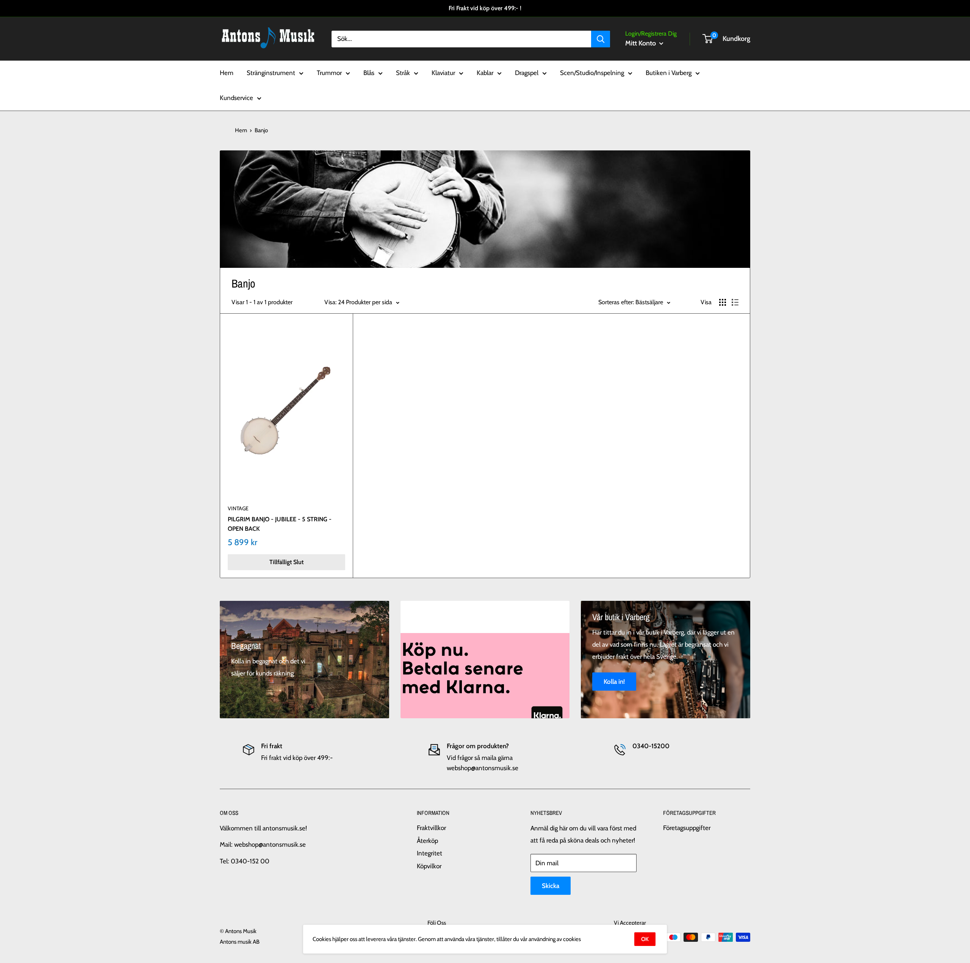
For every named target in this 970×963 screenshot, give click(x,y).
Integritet (429, 853)
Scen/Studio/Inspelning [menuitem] (592, 73)
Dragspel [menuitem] (526, 73)
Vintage (238, 508)
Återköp (427, 840)
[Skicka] (600, 38)
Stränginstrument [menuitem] (271, 73)
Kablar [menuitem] (485, 73)
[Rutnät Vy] (722, 302)
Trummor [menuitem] (329, 73)
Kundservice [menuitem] (236, 98)
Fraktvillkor (431, 828)
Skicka (550, 886)
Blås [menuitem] (368, 73)
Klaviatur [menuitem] (443, 73)
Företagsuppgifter (686, 828)
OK (645, 939)
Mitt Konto (641, 43)
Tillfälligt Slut (286, 562)
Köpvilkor (429, 866)
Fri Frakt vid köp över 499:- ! (485, 8)
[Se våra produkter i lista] (735, 302)
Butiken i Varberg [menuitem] (669, 73)
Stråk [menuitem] (403, 73)
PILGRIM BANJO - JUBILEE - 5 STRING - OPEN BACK (280, 524)
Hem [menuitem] (226, 73)
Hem (241, 130)
